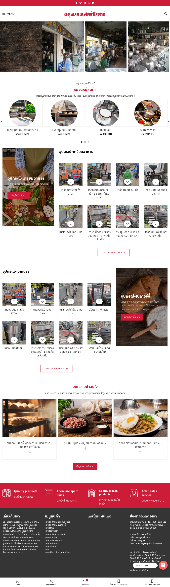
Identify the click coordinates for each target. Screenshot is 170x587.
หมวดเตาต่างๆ (51, 530)
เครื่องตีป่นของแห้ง (127, 189)
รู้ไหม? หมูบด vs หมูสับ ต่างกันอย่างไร (85, 443)
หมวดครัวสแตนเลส (53, 540)
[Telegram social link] (93, 3)
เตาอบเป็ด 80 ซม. (14, 348)
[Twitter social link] (80, 3)
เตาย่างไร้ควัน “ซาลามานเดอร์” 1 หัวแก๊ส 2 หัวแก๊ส (99, 235)
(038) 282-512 (159, 521)
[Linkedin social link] (89, 3)
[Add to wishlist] (71, 182)
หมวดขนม (49, 527)
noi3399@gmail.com (140, 537)
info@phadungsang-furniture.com (146, 543)
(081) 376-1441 (142, 521)
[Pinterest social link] (85, 3)
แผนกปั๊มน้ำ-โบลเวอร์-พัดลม (57, 552)
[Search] (166, 13)
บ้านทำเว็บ (143, 570)
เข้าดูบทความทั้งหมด (85, 466)
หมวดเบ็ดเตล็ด (51, 543)
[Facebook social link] (76, 3)
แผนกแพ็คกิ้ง (51, 537)
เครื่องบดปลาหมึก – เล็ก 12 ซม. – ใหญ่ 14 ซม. (99, 193)
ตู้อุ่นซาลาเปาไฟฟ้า (99, 309)
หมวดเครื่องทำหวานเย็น (55, 534)
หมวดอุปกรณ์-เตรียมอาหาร (57, 521)
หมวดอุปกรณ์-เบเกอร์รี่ (55, 524)
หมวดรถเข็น (50, 546)
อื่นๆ (47, 549)
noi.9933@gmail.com (140, 540)
